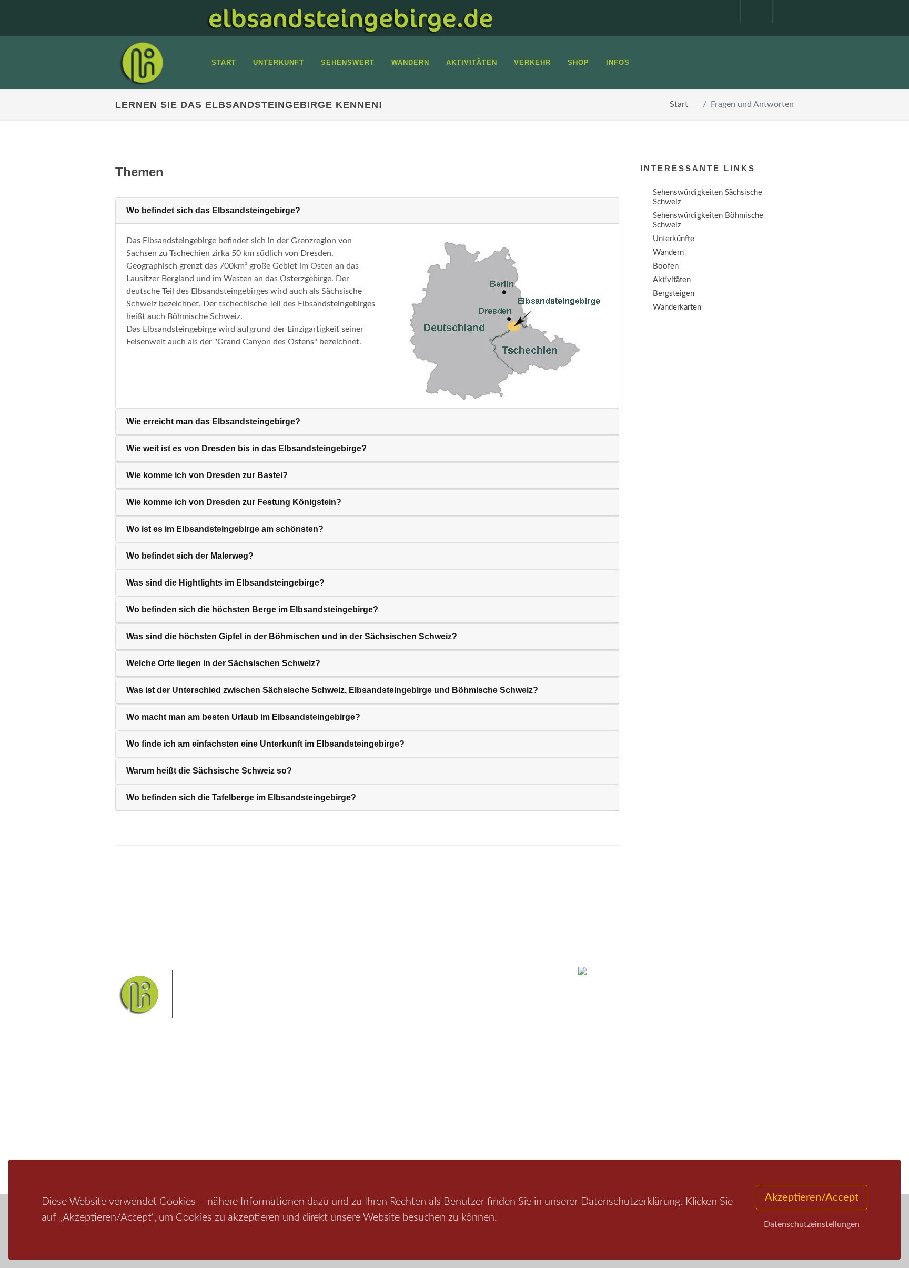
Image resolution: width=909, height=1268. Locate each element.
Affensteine (482, 1092)
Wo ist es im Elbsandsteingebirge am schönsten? (225, 528)
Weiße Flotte (369, 1109)
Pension (257, 1104)
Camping (259, 1145)
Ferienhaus (262, 1131)
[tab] (367, 211)
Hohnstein (526, 1109)
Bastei (359, 1092)
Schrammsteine (533, 1092)
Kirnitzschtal (410, 1126)
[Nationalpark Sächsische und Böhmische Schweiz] (495, 321)
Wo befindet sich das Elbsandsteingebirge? (213, 210)
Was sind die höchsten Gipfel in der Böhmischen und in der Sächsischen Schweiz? (291, 636)
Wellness (452, 1126)
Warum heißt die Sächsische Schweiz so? (209, 770)
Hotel (253, 1090)
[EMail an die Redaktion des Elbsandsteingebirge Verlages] (783, 11)
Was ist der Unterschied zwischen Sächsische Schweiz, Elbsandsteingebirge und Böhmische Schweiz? (332, 690)
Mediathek (146, 1118)
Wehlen (459, 1109)
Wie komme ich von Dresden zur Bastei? (207, 475)
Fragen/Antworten (159, 1090)
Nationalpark (437, 1092)
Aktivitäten (147, 1145)
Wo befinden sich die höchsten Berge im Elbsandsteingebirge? (252, 609)
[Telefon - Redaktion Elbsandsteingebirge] (751, 11)
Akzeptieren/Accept (811, 1197)
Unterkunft (146, 1131)
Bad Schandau (418, 1109)
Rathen (490, 1109)
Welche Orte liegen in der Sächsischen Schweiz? (223, 663)
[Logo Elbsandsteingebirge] (141, 62)
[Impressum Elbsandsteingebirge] (719, 11)
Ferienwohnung (270, 1118)
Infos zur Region (156, 1104)
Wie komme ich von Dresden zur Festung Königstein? (233, 502)
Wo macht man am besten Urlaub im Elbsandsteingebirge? (243, 716)
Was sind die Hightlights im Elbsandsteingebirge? (225, 582)
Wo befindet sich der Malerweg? (190, 555)
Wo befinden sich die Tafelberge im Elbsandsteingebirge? (241, 797)
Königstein (366, 1126)
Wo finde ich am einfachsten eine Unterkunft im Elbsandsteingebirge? (265, 743)
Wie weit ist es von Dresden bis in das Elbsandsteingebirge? (246, 448)
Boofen (486, 1126)
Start (679, 104)
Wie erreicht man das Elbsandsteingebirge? (213, 421)
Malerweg (393, 1092)
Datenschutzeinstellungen (812, 1224)
